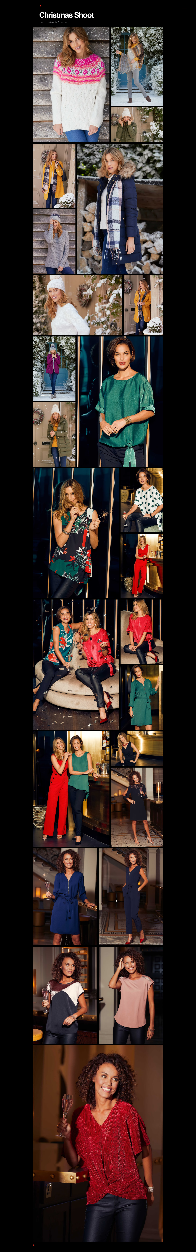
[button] (184, 7)
